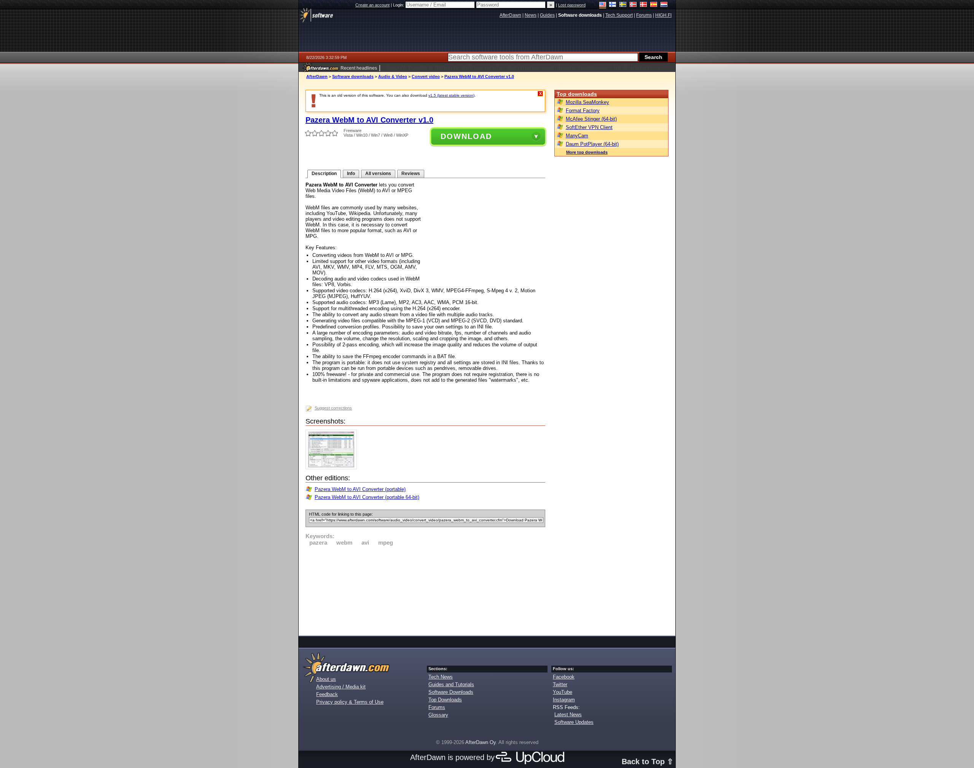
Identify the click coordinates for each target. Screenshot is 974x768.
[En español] (653, 5)
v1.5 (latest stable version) (451, 95)
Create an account (372, 5)
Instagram (564, 700)
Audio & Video (392, 76)
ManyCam (577, 136)
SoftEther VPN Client (589, 127)
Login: (399, 5)
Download (466, 136)
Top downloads (577, 94)
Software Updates (574, 722)
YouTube (562, 692)
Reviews (410, 173)
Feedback (327, 694)
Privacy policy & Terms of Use (350, 702)
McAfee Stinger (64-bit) (591, 119)
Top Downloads (445, 700)
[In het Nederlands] (664, 5)
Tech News (440, 677)
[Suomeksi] (612, 5)
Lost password (572, 5)
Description (324, 173)
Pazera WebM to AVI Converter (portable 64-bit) (367, 497)
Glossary (438, 715)
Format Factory (583, 110)
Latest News (568, 714)
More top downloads (587, 152)
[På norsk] (633, 5)
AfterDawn (317, 76)
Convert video (426, 76)
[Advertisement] (425, 589)
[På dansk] (643, 5)
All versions (378, 173)
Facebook (564, 677)
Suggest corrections (333, 408)
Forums (436, 707)
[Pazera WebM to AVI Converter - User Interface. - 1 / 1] (333, 467)
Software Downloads (450, 692)
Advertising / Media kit (341, 687)
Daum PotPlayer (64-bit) (592, 144)
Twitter (560, 684)
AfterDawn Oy (480, 742)
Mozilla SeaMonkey (587, 102)
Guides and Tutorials (451, 684)
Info (351, 173)
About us (326, 679)
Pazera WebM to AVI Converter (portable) (360, 489)
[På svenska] (623, 5)
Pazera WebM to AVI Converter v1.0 (479, 76)
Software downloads (353, 76)
